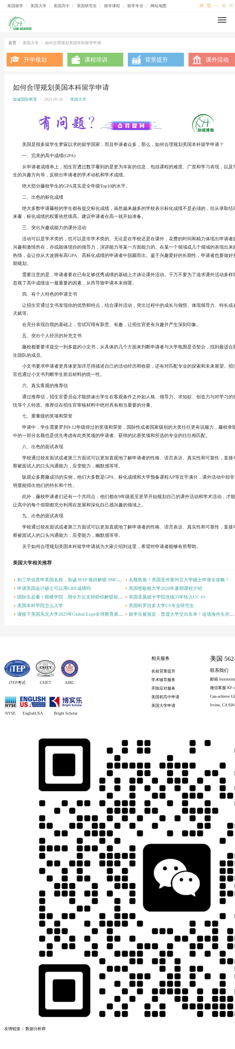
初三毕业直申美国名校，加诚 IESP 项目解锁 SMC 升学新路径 (79, 579)
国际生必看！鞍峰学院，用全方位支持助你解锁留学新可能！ (79, 596)
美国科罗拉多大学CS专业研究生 (161, 605)
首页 (12, 43)
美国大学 (38, 6)
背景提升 (156, 59)
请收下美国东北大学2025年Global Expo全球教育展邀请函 (74, 614)
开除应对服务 (163, 688)
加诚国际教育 (25, 99)
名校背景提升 (163, 671)
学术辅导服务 (163, 680)
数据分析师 (36, 1029)
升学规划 (35, 59)
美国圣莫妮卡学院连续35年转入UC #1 (167, 596)
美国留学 (15, 6)
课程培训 (96, 59)
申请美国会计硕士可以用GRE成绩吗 (54, 588)
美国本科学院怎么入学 (40, 605)
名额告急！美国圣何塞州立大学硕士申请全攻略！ (179, 579)
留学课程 (112, 6)
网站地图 (158, 6)
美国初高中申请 (165, 697)
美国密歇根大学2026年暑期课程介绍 (165, 588)
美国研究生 (87, 6)
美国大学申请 (163, 705)
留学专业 (135, 6)
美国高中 (62, 6)
